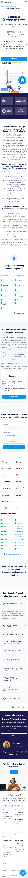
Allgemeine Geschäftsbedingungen (19, 848)
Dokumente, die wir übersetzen (15, 554)
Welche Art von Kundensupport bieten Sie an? (12, 699)
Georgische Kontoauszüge (6, 290)
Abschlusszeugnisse (21, 519)
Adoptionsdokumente (8, 548)
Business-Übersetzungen (8, 818)
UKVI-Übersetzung (18, 816)
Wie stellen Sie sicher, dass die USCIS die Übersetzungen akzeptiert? (12, 689)
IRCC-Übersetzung (19, 814)
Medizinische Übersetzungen (6, 832)
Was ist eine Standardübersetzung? (13, 634)
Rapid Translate (5, 6)
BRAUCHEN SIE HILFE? (23, 873)
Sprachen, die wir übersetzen (15, 508)
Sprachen (13, 6)
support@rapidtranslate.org (16, 802)
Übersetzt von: (6, 424)
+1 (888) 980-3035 (19, 853)
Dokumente (17, 821)
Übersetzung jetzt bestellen (14, 396)
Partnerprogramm (6, 849)
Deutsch (3, 876)
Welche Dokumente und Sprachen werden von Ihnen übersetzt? (12, 651)
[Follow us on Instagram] (6, 806)
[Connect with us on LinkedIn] (12, 806)
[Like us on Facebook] (22, 806)
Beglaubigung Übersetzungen (6, 821)
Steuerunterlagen (20, 539)
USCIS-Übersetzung (19, 812)
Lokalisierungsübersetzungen (8, 824)
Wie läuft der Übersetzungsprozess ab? (13, 604)
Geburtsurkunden (7, 519)
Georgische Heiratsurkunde (6, 295)
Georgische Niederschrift (8, 280)
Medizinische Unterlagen (20, 535)
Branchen (17, 834)
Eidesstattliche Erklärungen (20, 527)
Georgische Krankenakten (6, 286)
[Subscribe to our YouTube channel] (19, 806)
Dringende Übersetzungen (18, 829)
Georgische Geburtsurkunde (6, 276)
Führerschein (6, 542)
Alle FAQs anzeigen (19, 707)
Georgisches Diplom (7, 299)
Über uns (4, 843)
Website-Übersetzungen (20, 825)
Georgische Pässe (7, 307)
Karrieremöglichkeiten (19, 845)
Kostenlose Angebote (14, 441)
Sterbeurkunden (20, 545)
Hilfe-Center (5, 856)
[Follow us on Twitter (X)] (9, 806)
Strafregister (6, 523)
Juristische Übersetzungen (6, 828)
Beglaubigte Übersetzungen (6, 813)
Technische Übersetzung (20, 832)
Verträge (5, 539)
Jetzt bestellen (14, 58)
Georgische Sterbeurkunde (20, 295)
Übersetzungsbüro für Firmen (7, 835)
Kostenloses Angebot (14, 53)
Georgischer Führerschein (19, 281)
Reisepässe (6, 545)
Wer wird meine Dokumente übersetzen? (11, 660)
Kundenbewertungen (7, 854)
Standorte (17, 843)
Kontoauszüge (20, 542)
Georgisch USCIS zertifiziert (20, 276)
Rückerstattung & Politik (8, 847)
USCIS (5, 534)
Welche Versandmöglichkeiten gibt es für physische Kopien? (13, 669)
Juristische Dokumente (21, 548)
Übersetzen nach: (6, 432)
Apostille (5, 526)
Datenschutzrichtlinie (19, 851)
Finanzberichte (20, 523)
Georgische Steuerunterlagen (20, 290)
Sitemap (4, 863)
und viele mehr (20, 313)
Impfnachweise (20, 531)
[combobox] (4, 876)
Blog (4, 858)
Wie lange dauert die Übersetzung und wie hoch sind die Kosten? (13, 642)
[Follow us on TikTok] (16, 806)
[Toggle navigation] (26, 2)
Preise (4, 845)
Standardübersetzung (7, 816)
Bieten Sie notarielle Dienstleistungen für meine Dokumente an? (10, 679)
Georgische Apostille (21, 299)
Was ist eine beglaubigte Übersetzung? (10, 625)
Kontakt (14, 735)
